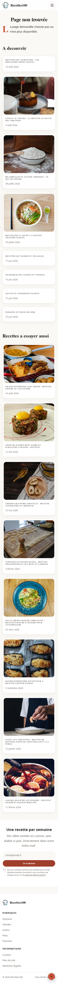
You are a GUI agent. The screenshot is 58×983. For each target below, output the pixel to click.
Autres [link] (6, 929)
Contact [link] (6, 954)
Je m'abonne (29, 863)
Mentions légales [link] (11, 965)
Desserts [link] (7, 918)
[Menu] (52, 5)
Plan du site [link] (8, 960)
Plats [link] (5, 935)
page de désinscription (35, 875)
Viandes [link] (6, 924)
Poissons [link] (7, 940)
